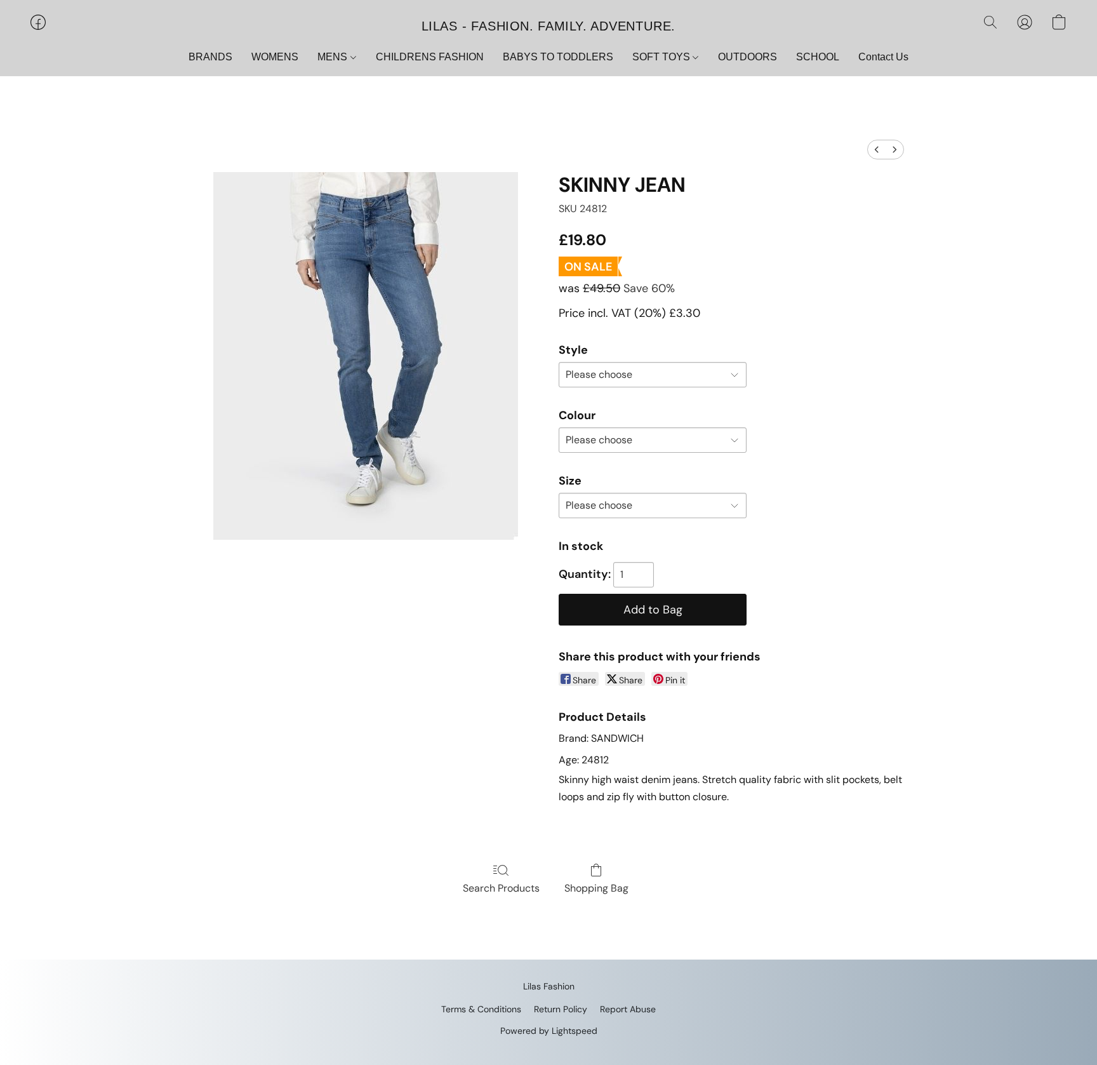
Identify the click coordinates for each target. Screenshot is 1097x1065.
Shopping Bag (596, 888)
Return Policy (560, 1009)
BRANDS (210, 56)
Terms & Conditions (481, 1009)
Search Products (501, 888)
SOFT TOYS (662, 56)
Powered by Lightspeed (548, 1030)
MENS (333, 56)
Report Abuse (628, 1009)
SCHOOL (817, 56)
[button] (548, 25)
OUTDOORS (747, 56)
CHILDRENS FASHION (430, 56)
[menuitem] (877, 149)
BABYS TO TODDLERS (558, 56)
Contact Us (883, 56)
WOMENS (274, 56)
